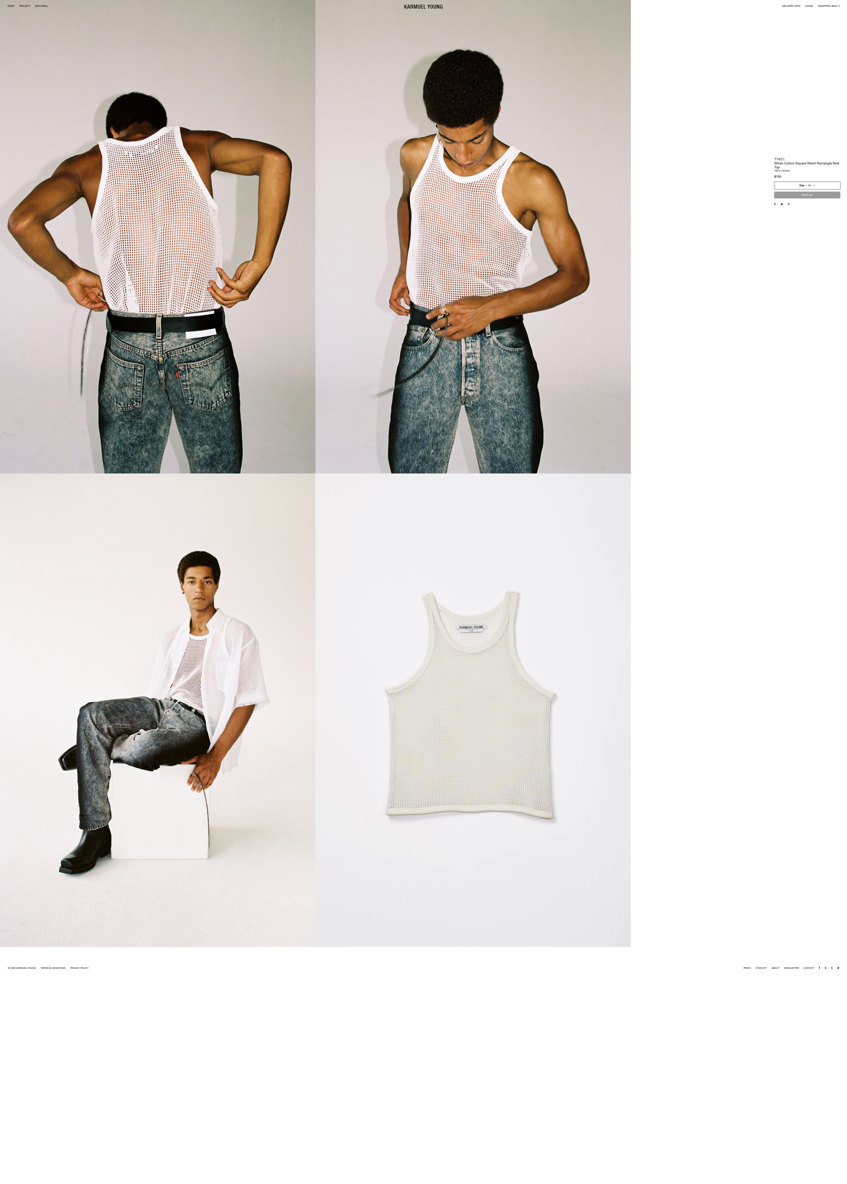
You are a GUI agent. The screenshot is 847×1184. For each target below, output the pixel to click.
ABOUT (775, 968)
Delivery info (781, 309)
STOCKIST (761, 968)
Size (801, 185)
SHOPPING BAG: (829, 6)
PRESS (747, 968)
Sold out (807, 195)
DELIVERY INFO (791, 6)
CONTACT (809, 968)
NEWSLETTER (791, 968)
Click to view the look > (787, 254)
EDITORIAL (41, 6)
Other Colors (782, 303)
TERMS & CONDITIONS (53, 968)
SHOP (10, 6)
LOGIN (809, 6)
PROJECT (24, 6)
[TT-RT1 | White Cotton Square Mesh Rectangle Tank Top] (784, 204)
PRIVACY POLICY (79, 968)
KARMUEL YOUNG (423, 6)
